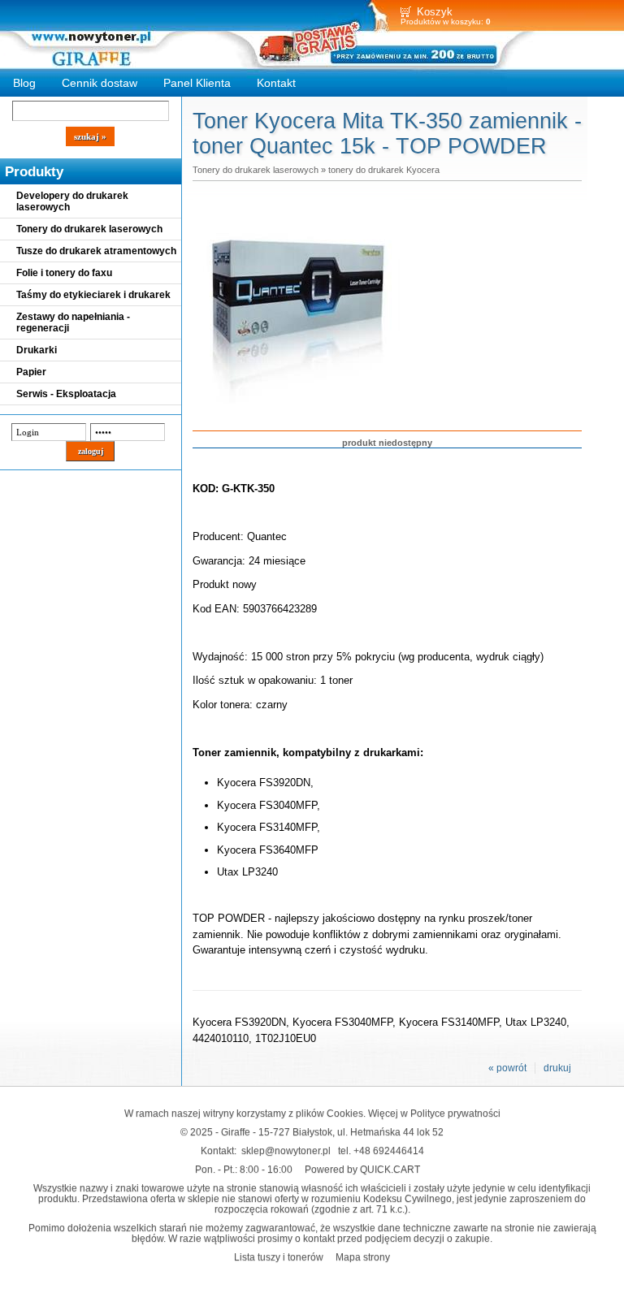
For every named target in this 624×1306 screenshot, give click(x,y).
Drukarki (36, 350)
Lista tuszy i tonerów (278, 1257)
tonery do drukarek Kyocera (384, 170)
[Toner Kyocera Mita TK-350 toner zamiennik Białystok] (298, 404)
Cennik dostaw (99, 82)
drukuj (557, 1068)
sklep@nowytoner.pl (286, 1150)
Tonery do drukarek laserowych (89, 229)
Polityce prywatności (455, 1113)
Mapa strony (363, 1257)
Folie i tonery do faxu (64, 273)
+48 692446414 (388, 1150)
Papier (31, 372)
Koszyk (435, 12)
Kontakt (276, 82)
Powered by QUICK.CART (362, 1169)
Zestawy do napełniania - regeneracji (73, 322)
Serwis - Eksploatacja (66, 394)
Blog (24, 82)
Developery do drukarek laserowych (72, 201)
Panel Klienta (197, 82)
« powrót (507, 1068)
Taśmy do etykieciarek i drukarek (93, 295)
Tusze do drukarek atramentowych (96, 251)
